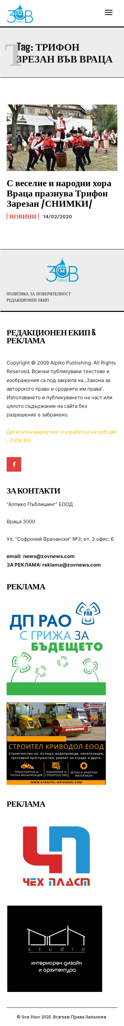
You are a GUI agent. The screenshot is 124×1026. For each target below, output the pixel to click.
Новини (22, 216)
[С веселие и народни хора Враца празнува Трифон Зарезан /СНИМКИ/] (62, 138)
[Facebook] (14, 464)
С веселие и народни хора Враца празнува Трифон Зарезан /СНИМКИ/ (59, 193)
